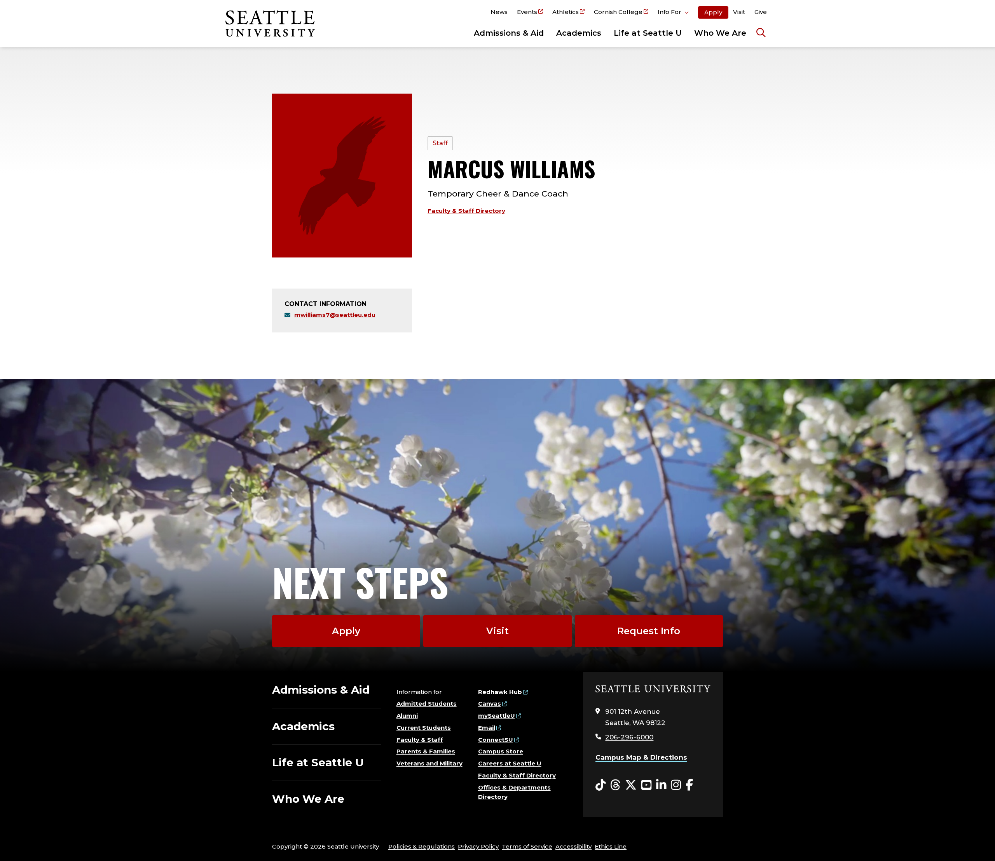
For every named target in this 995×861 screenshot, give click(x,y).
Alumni (407, 715)
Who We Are (720, 33)
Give (760, 12)
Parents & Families (425, 751)
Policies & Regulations (421, 846)
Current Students (423, 727)
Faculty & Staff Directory (466, 210)
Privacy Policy (478, 846)
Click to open (673, 13)
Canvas (489, 703)
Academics (578, 33)
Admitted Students (426, 703)
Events (527, 12)
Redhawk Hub (500, 692)
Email (486, 727)
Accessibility (573, 846)
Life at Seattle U (648, 33)
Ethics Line (611, 846)
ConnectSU (495, 739)
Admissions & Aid (509, 33)
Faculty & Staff (419, 739)
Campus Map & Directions (641, 757)
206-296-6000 (629, 737)
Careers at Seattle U (509, 763)
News (499, 12)
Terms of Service (527, 846)
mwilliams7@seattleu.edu (334, 314)
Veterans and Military (429, 763)
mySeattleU (496, 715)
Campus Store (500, 751)
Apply (713, 12)
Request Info (648, 631)
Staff (440, 143)
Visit (739, 12)
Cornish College (618, 12)
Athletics (565, 12)
